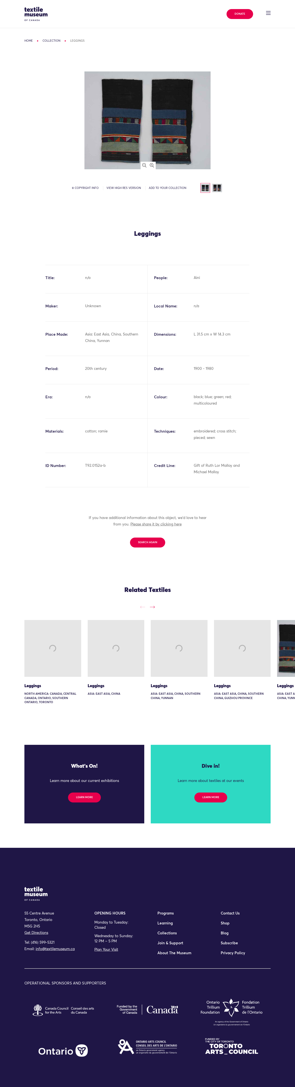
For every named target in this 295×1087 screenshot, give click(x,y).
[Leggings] (52, 648)
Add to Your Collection (167, 188)
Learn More (84, 797)
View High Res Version (123, 188)
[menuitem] (179, 915)
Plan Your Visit (106, 950)
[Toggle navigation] (268, 13)
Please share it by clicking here (156, 524)
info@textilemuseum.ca (55, 949)
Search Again (147, 542)
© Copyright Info (85, 188)
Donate (240, 14)
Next (152, 607)
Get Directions (36, 933)
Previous (142, 607)
